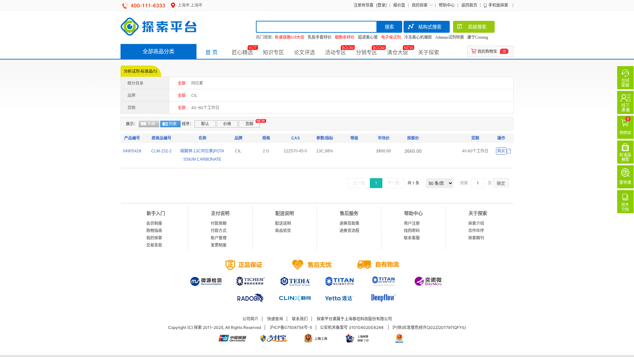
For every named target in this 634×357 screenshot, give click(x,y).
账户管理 (219, 237)
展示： (132, 123)
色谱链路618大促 (289, 37)
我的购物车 (487, 51)
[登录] (381, 5)
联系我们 (300, 318)
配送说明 (283, 223)
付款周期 (219, 223)
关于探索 (428, 52)
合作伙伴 (476, 230)
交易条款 (154, 245)
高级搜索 (477, 26)
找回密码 (412, 230)
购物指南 (154, 230)
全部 (182, 83)
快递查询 (275, 318)
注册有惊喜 (363, 5)
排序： (188, 123)
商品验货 (283, 230)
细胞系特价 (345, 37)
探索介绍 (476, 223)
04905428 (132, 151)
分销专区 (366, 52)
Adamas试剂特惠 (449, 37)
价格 (227, 123)
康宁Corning (477, 37)
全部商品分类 (158, 51)
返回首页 (469, 5)
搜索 (389, 26)
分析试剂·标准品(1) (140, 71)
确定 (501, 183)
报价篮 (399, 5)
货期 (249, 123)
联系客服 (412, 237)
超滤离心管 (368, 37)
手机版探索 (498, 5)
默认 (205, 123)
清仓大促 (397, 52)
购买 (501, 151)
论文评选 (304, 52)
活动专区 (335, 52)
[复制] (508, 151)
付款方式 (219, 230)
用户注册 (412, 223)
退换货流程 (349, 230)
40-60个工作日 (205, 107)
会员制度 (154, 223)
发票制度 (219, 245)
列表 (173, 123)
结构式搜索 (429, 26)
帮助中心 (447, 5)
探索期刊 (476, 237)
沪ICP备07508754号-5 (291, 327)
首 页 (211, 52)
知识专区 (273, 52)
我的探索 (420, 5)
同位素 (197, 83)
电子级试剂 (391, 37)
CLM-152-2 (161, 151)
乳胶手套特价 (320, 37)
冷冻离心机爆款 (418, 37)
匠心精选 (242, 52)
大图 (151, 123)
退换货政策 (349, 223)
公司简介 (250, 318)
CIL (194, 95)
